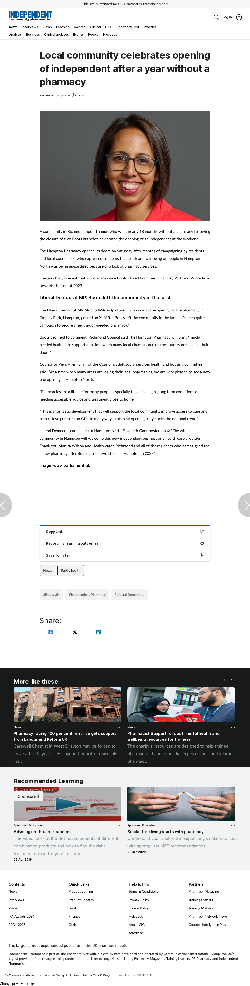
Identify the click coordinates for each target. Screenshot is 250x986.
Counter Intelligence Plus (207, 924)
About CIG (137, 924)
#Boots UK (51, 594)
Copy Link (54, 531)
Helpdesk (136, 916)
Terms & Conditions (143, 891)
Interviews (16, 900)
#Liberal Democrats (129, 594)
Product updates (81, 900)
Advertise (136, 933)
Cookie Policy (139, 908)
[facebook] (51, 632)
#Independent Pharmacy (87, 594)
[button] (231, 680)
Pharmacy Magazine (204, 891)
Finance (74, 916)
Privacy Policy (139, 900)
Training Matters (201, 900)
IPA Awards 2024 (21, 916)
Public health (70, 570)
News (47, 570)
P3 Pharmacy (201, 958)
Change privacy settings (17, 983)
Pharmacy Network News (208, 916)
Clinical (74, 924)
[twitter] (75, 632)
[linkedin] (98, 632)
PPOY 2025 (17, 924)
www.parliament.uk (71, 465)
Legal (72, 908)
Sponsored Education (28, 825)
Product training (81, 891)
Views (13, 908)
